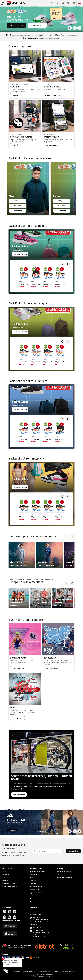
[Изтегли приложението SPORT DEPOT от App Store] (10, 934)
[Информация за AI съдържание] (70, 466)
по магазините (44, 38)
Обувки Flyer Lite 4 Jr (24, 439)
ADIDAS (21, 359)
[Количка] (73, 3)
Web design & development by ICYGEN (41, 976)
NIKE (20, 281)
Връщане (33, 883)
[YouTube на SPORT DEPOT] (14, 912)
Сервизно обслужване (9, 886)
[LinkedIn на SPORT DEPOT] (14, 917)
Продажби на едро (8, 883)
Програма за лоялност (37, 899)
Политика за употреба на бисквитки (64, 971)
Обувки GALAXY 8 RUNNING (48, 517)
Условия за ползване (45, 971)
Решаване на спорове (64, 871)
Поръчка (32, 877)
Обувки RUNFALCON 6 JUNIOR (24, 362)
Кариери (5, 880)
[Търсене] (52, 3)
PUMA (20, 437)
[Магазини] (57, 3)
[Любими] (68, 3)
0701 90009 (37, 927)
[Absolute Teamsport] (67, 946)
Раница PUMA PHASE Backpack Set (60, 439)
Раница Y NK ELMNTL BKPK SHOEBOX (36, 284)
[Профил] (63, 3)
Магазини (5, 874)
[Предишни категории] (66, 536)
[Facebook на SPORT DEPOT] (9, 912)
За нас (4, 871)
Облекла (19, 206)
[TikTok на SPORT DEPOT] (4, 917)
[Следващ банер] (79, 28)
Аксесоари (18, 211)
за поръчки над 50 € (27, 35)
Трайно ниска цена (36, 896)
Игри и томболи (35, 902)
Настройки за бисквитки (64, 877)
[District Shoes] (44, 946)
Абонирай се (73, 851)
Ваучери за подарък (36, 893)
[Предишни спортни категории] (66, 582)
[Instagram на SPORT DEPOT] (4, 912)
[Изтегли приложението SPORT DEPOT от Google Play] (10, 926)
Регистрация (34, 874)
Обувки (19, 201)
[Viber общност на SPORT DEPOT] (9, 917)
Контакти (33, 911)
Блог (3, 877)
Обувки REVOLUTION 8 (24, 517)
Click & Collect (34, 890)
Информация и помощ (37, 871)
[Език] (80, 3)
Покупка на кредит (36, 886)
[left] (62, 264)
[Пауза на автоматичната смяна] (70, 28)
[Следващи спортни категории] (72, 582)
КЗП (58, 874)
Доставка (33, 880)
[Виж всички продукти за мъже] (28, 188)
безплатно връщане (66, 35)
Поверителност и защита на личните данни (24, 971)
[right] (67, 264)
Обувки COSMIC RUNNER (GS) (24, 284)
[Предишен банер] (75, 28)
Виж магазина (19, 794)
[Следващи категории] (72, 536)
